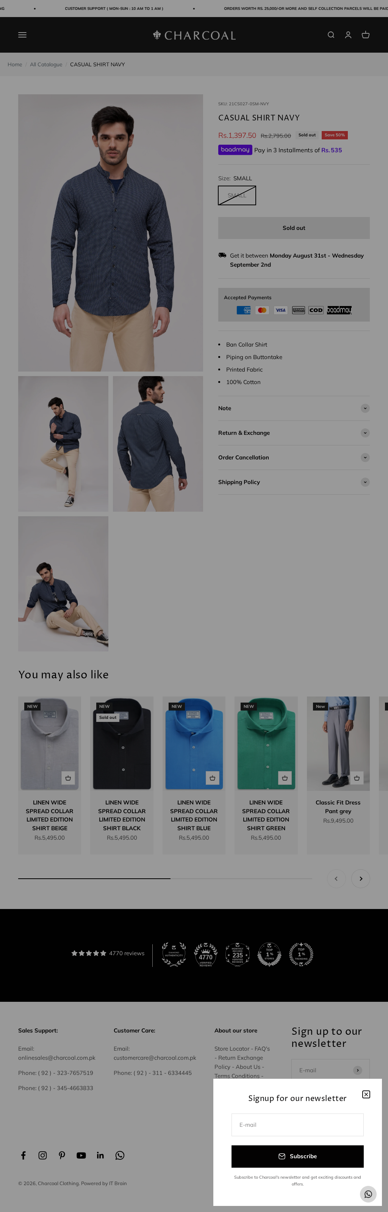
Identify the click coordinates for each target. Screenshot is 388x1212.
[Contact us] (368, 1194)
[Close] (366, 1094)
